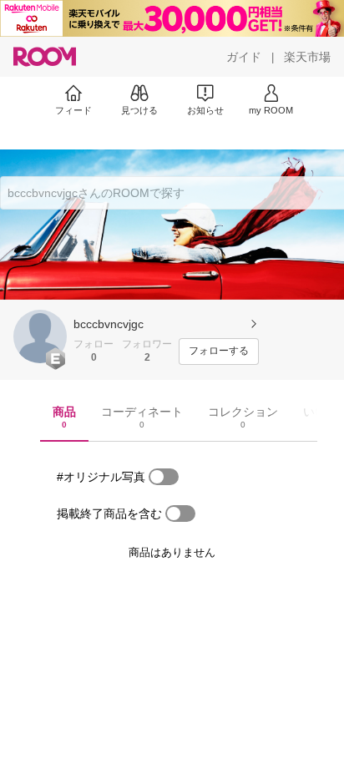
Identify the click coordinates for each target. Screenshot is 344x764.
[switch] (164, 476)
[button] (40, 336)
